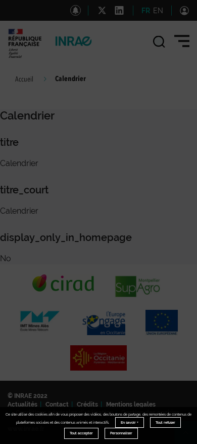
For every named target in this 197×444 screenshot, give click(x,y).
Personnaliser (121, 433)
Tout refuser (165, 422)
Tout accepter (81, 433)
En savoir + (129, 422)
